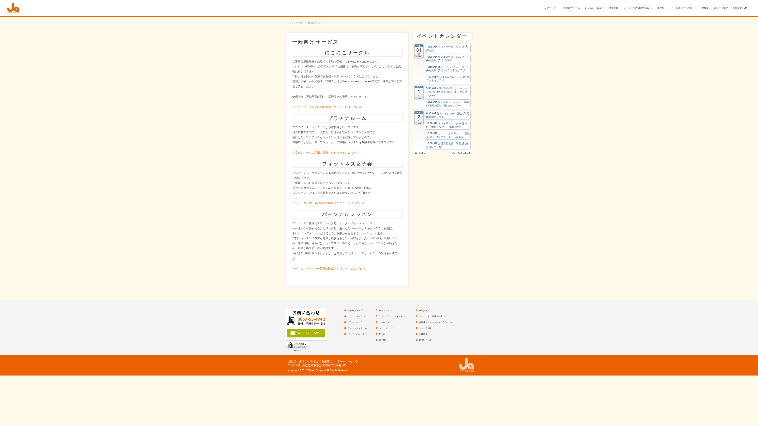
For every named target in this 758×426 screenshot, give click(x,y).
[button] (419, 153)
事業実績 (613, 8)
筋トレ (382, 334)
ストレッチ (384, 322)
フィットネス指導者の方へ (637, 8)
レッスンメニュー (594, 8)
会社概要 (704, 8)
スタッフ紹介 (721, 8)
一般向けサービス (570, 8)
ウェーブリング (386, 328)
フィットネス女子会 (357, 328)
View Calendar (460, 153)
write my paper (359, 61)
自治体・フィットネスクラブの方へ (675, 8)
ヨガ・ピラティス (387, 310)
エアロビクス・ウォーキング (393, 316)
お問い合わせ (740, 8)
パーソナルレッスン (357, 334)
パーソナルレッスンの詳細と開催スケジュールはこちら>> (328, 268)
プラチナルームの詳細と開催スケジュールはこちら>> (325, 152)
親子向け (383, 340)
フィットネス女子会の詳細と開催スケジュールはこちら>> (328, 203)
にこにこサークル (356, 316)
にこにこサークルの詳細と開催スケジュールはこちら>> (327, 106)
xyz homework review (358, 81)
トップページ (549, 8)
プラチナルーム (355, 322)
